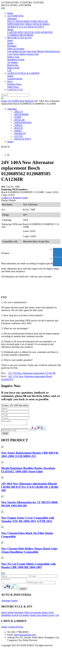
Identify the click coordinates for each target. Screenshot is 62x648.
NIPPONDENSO (15, 24)
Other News (13, 87)
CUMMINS (13, 35)
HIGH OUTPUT (36, 26)
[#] (3, 8)
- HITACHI (19, 119)
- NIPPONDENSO (22, 122)
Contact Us (6, 197)
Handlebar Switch (15, 59)
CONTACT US (15, 89)
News (10, 81)
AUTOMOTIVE (15, 16)
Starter (10, 29)
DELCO (11, 21)
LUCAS (23, 26)
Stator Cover (13, 57)
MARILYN (12, 26)
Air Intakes (12, 62)
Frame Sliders (19, 54)
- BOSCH (18, 128)
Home (10, 13)
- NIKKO (18, 125)
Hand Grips (12, 65)
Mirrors (40, 51)
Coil (9, 70)
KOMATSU (47, 32)
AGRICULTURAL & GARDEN (23, 73)
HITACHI (43, 21)
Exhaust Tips (32, 54)
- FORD (17, 117)
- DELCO (18, 111)
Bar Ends (31, 51)
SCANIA (35, 32)
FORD (34, 21)
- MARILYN (19, 133)
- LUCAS (18, 136)
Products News (14, 84)
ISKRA (46, 24)
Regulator (12, 46)
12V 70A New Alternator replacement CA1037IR (32, 373)
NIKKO (29, 24)
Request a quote (20, 197)
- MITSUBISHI (20, 114)
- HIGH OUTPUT (22, 139)
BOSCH (38, 24)
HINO (20, 32)
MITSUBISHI (23, 21)
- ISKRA (17, 130)
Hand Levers (13, 67)
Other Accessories (15, 48)
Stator (10, 40)
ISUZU (27, 32)
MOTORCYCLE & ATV (19, 37)
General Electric (15, 78)
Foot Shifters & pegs (17, 51)
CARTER (12, 32)
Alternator (12, 18)
